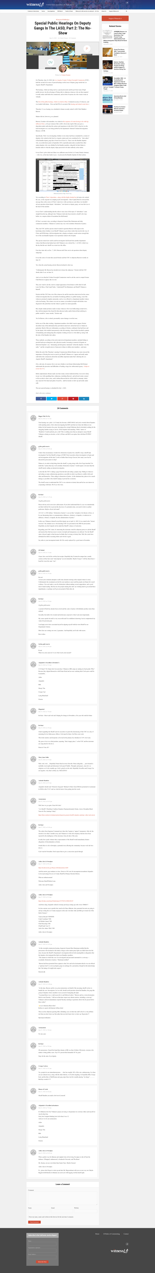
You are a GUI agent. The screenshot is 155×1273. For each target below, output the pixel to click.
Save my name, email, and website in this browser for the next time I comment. (51, 1217)
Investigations (51, 11)
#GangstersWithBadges (62, 19)
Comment (31, 1190)
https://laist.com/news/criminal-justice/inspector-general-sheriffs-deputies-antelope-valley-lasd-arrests (66, 815)
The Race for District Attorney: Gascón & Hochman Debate (119, 108)
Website (76, 1208)
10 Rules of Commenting (111, 1234)
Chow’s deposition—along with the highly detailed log (61, 197)
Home (97, 1234)
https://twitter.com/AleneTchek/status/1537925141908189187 (55, 901)
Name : (30, 1241)
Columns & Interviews (33, 11)
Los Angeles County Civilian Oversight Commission (70, 80)
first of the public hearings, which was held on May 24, (54, 102)
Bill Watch (60, 11)
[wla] (35, 4)
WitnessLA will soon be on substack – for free (87, 11)
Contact (126, 1234)
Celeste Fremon (64, 38)
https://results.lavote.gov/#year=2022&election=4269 (53, 868)
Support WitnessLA (114, 11)
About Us (104, 11)
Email (53, 1208)
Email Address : (32, 1254)
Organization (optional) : (34, 1247)
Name (30, 1208)
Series (43, 11)
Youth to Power (69, 11)
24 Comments (72, 38)
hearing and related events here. (80, 104)
